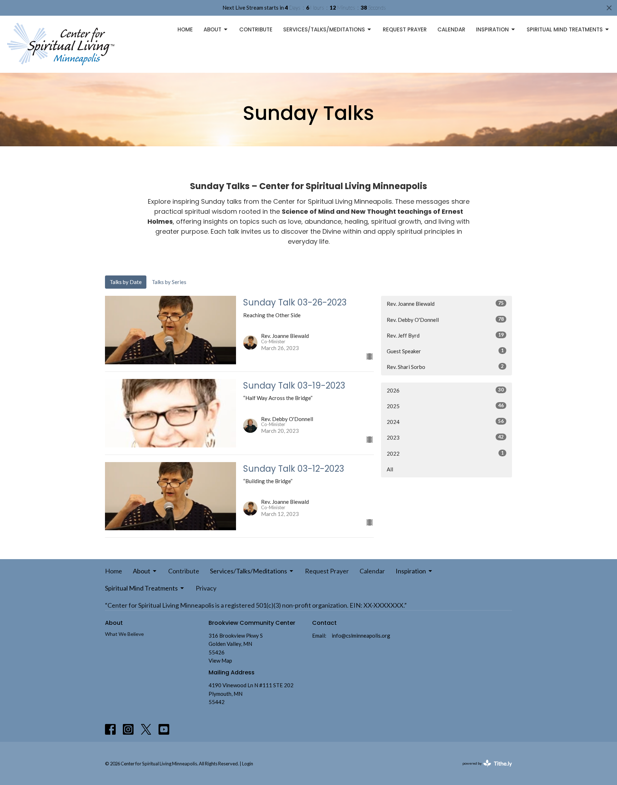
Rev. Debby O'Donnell (445, 319)
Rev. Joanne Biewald (445, 303)
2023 (445, 437)
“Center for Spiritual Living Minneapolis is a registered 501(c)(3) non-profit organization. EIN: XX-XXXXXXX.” (256, 605)
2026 (445, 390)
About (212, 29)
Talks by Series (169, 282)
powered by (483, 769)
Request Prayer (405, 29)
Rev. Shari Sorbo (445, 366)
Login (247, 763)
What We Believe (124, 634)
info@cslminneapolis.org (361, 635)
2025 (445, 405)
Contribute (255, 29)
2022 (445, 453)
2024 (445, 421)
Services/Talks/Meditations (324, 29)
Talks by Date (126, 282)
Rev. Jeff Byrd (445, 335)
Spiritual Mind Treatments (565, 29)
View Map (220, 660)
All (390, 469)
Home (185, 29)
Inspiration (492, 29)
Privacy (206, 588)
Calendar (451, 29)
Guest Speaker (445, 351)
